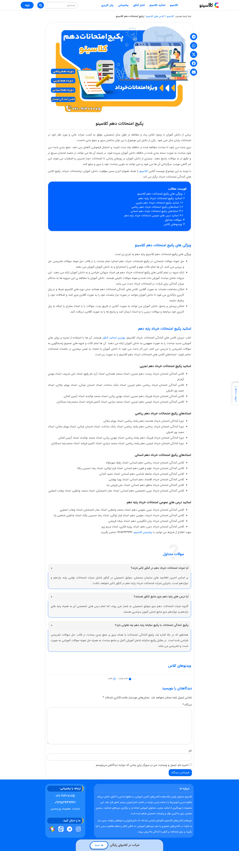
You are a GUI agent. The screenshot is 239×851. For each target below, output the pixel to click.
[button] (193, 36)
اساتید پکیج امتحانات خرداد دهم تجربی (157, 203)
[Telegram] (69, 829)
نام (190, 750)
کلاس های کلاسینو (155, 16)
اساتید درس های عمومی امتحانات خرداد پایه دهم (151, 215)
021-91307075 (65, 796)
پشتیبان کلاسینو (143, 532)
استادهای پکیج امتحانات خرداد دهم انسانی (154, 211)
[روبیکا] (52, 829)
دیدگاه (187, 704)
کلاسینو (174, 5)
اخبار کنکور (139, 5)
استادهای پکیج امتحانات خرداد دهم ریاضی (155, 207)
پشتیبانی (123, 5)
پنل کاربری (107, 5)
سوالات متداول (173, 220)
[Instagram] (78, 829)
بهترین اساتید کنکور (113, 337)
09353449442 (65, 802)
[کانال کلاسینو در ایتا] (61, 829)
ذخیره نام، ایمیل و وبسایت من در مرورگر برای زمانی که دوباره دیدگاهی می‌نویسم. (142, 765)
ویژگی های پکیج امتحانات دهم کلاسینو (159, 194)
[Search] (40, 5)
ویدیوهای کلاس (173, 224)
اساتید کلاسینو (157, 5)
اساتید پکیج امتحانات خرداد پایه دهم (160, 198)
